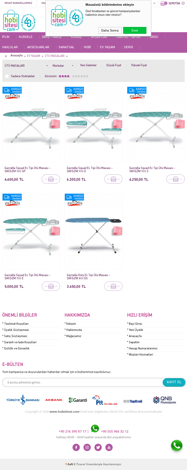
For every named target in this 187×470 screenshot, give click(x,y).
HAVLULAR (10, 47)
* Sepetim (133, 342)
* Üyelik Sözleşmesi (15, 330)
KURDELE (26, 37)
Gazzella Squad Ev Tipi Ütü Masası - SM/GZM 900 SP (27, 170)
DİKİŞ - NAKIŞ (52, 37)
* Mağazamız (73, 336)
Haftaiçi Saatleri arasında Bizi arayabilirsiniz (93, 437)
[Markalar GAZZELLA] (64, 65)
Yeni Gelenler (88, 65)
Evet (135, 30)
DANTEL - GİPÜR (128, 37)
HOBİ (87, 47)
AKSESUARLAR (38, 47)
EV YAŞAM (107, 47)
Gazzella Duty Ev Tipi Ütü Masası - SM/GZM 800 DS (88, 277)
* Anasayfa (134, 336)
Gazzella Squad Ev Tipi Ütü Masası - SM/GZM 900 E (27, 277)
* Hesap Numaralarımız (142, 348)
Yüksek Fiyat (139, 65)
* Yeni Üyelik (135, 330)
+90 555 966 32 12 (114, 431)
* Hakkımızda (73, 330)
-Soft (69, 464)
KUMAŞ (76, 37)
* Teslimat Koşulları (15, 324)
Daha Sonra (110, 30)
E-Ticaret (79, 464)
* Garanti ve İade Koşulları (19, 342)
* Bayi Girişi (134, 324)
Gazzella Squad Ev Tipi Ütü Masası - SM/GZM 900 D (90, 170)
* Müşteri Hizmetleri (140, 354)
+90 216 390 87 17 (73, 431)
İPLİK (6, 37)
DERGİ (128, 47)
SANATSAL (67, 47)
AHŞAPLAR (99, 37)
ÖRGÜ (154, 37)
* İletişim (70, 324)
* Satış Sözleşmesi (14, 336)
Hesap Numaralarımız (18, 3)
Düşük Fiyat (113, 65)
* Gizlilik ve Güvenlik (15, 348)
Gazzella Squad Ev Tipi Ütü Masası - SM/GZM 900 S (152, 170)
